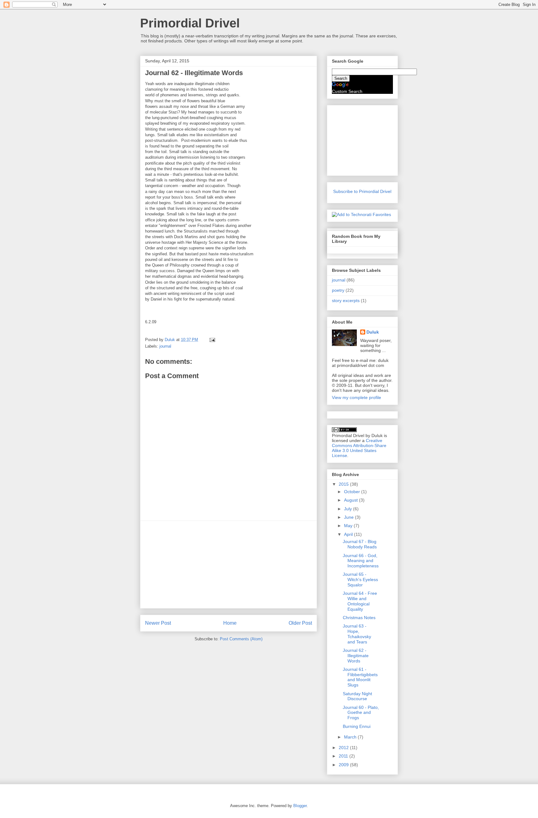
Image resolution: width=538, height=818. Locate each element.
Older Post (300, 623)
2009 (344, 764)
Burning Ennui (356, 726)
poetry (338, 290)
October (352, 491)
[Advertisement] (228, 565)
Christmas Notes (359, 617)
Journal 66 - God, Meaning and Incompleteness (361, 561)
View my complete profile (356, 397)
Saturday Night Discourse (357, 696)
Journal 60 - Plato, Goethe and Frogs (361, 712)
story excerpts (346, 300)
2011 (344, 755)
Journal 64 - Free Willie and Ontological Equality (360, 601)
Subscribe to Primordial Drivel (362, 191)
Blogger (300, 805)
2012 (344, 747)
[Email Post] (211, 339)
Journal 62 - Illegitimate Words (356, 655)
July (348, 508)
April (349, 534)
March (351, 736)
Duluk (372, 332)
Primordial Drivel (190, 23)
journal (165, 346)
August (351, 500)
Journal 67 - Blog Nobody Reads (360, 544)
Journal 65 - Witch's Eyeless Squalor (360, 579)
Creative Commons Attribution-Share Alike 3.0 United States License (359, 448)
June (349, 517)
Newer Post (158, 623)
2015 (344, 484)
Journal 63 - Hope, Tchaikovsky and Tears (357, 633)
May (349, 525)
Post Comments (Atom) (241, 639)
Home (230, 623)
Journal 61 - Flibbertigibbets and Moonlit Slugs (360, 677)
